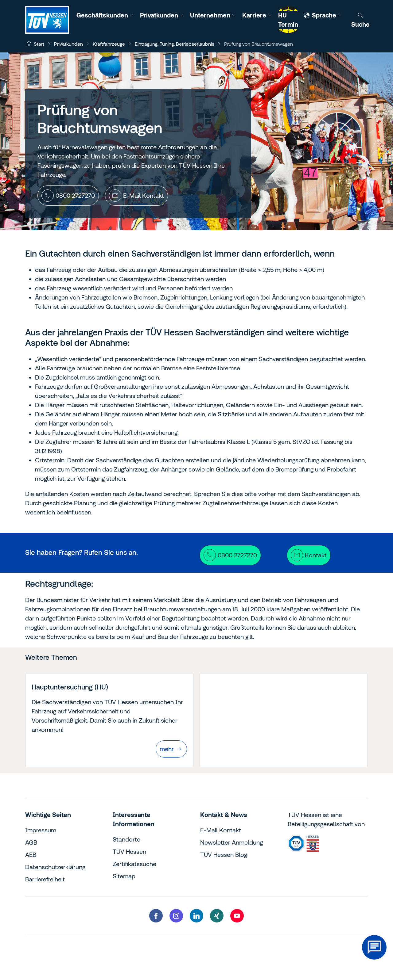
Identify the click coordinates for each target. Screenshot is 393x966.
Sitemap (124, 876)
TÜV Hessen (129, 851)
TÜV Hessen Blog (223, 854)
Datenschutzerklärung (55, 866)
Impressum (40, 830)
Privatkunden (160, 15)
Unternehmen (211, 15)
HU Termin (288, 20)
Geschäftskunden (103, 15)
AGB (31, 842)
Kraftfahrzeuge (109, 44)
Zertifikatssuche (134, 863)
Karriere (255, 15)
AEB (30, 854)
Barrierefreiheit (45, 879)
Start (39, 44)
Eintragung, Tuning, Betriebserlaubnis (174, 44)
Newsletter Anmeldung (231, 842)
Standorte (126, 839)
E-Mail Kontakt (220, 830)
